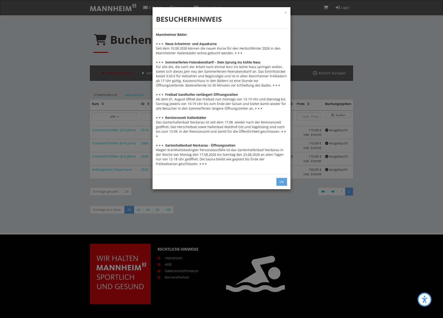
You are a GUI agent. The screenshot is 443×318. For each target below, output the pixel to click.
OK (281, 182)
